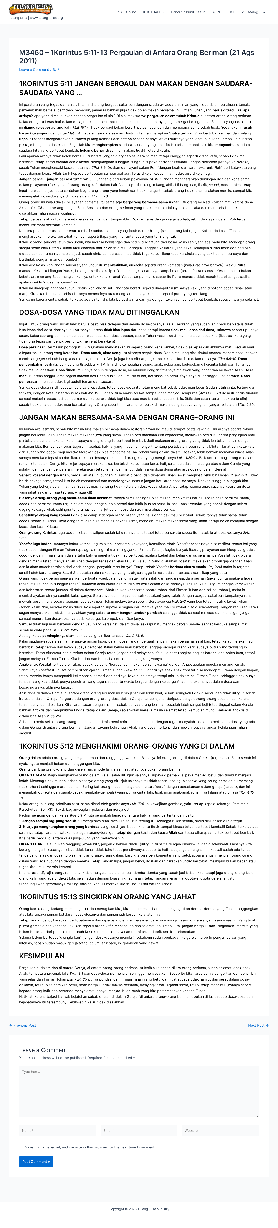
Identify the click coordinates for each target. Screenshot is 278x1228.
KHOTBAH (151, 12)
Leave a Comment (34, 69)
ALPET (217, 12)
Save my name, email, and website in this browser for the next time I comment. (90, 1147)
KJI (232, 12)
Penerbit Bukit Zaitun (188, 12)
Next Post (258, 1025)
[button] (162, 12)
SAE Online (127, 12)
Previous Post (22, 1025)
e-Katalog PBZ (254, 12)
